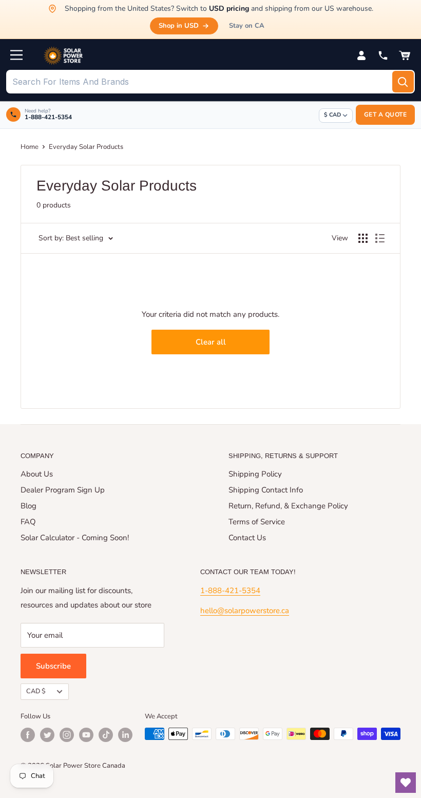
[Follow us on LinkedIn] (125, 735)
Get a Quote (385, 114)
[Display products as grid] (363, 238)
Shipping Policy (255, 474)
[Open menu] (16, 55)
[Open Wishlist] (405, 782)
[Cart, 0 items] (404, 55)
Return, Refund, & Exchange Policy (288, 506)
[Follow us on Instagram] (67, 735)
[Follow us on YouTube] (86, 735)
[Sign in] (361, 55)
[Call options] (383, 55)
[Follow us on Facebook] (28, 735)
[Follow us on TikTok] (106, 735)
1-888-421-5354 (230, 590)
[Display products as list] (380, 238)
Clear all (211, 342)
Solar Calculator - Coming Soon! (75, 538)
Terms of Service (256, 522)
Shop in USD (179, 25)
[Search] (403, 81)
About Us (37, 474)
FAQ (28, 522)
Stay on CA (246, 25)
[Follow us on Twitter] (47, 735)
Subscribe (53, 666)
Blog (28, 506)
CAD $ (36, 691)
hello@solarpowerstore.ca (244, 610)
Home (30, 146)
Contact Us (247, 538)
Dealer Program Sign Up (63, 490)
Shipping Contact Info (265, 490)
